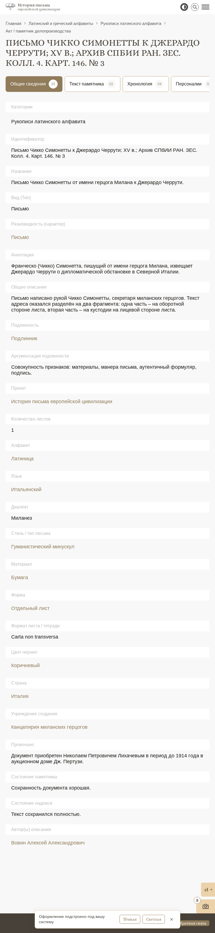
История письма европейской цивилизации (61, 401)
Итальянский (26, 489)
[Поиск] (195, 7)
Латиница (22, 458)
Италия (20, 696)
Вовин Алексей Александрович (48, 843)
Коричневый (25, 665)
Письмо (20, 237)
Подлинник (24, 338)
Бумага (19, 577)
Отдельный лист (30, 608)
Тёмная (130, 919)
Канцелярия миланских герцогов (49, 727)
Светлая (153, 919)
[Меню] (205, 7)
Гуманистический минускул (42, 546)
